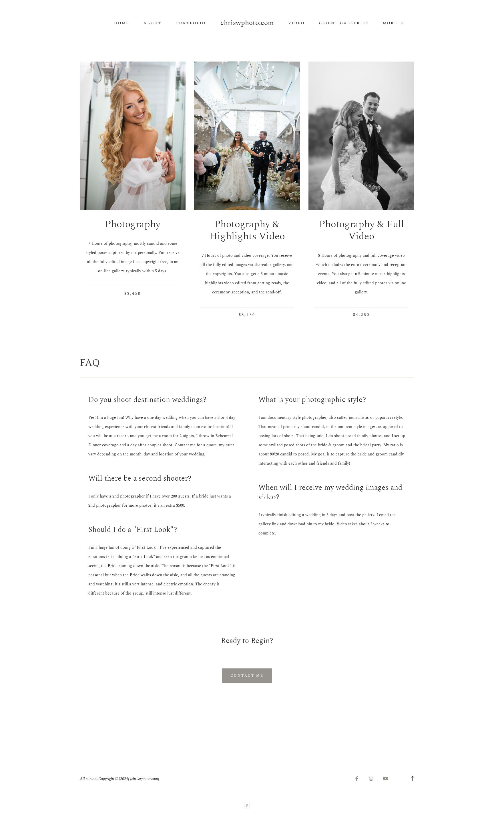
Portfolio (191, 23)
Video (296, 23)
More (391, 23)
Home (121, 23)
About (153, 23)
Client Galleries (343, 23)
